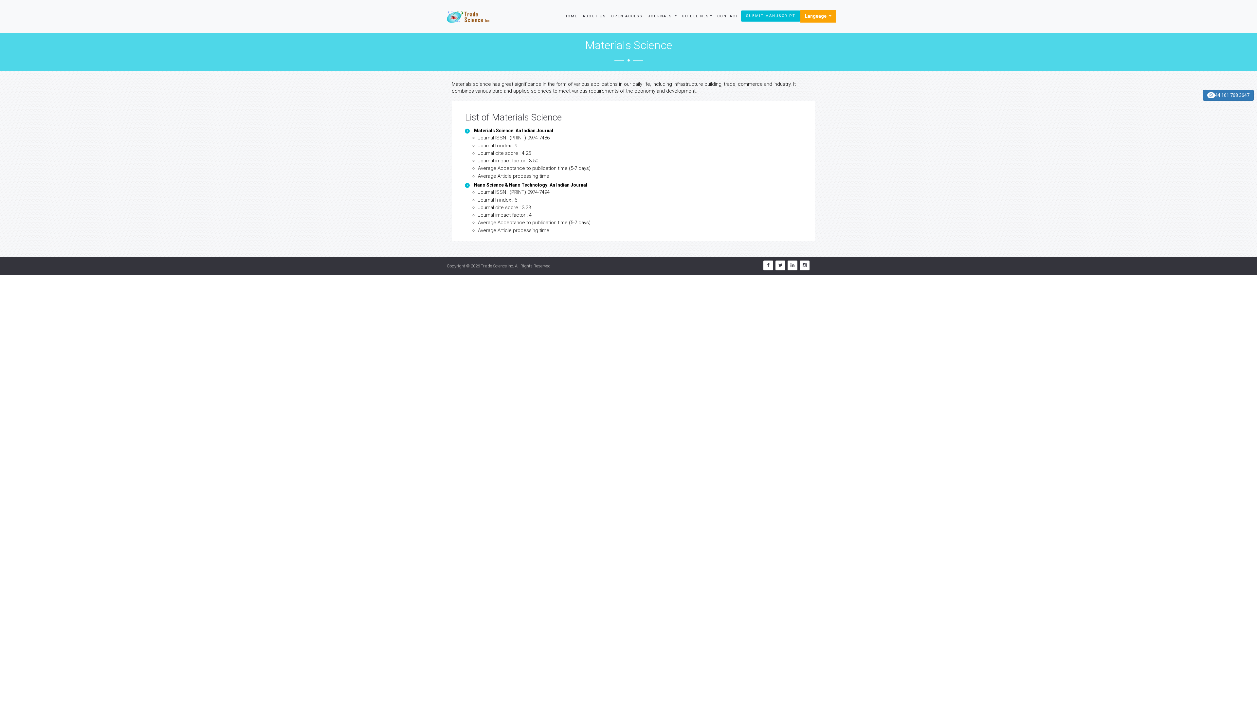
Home (570, 16)
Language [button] (816, 16)
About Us (594, 16)
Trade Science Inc (497, 265)
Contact (727, 16)
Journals (661, 16)
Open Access (627, 16)
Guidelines (695, 16)
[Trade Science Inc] (468, 16)
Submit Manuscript (770, 16)
